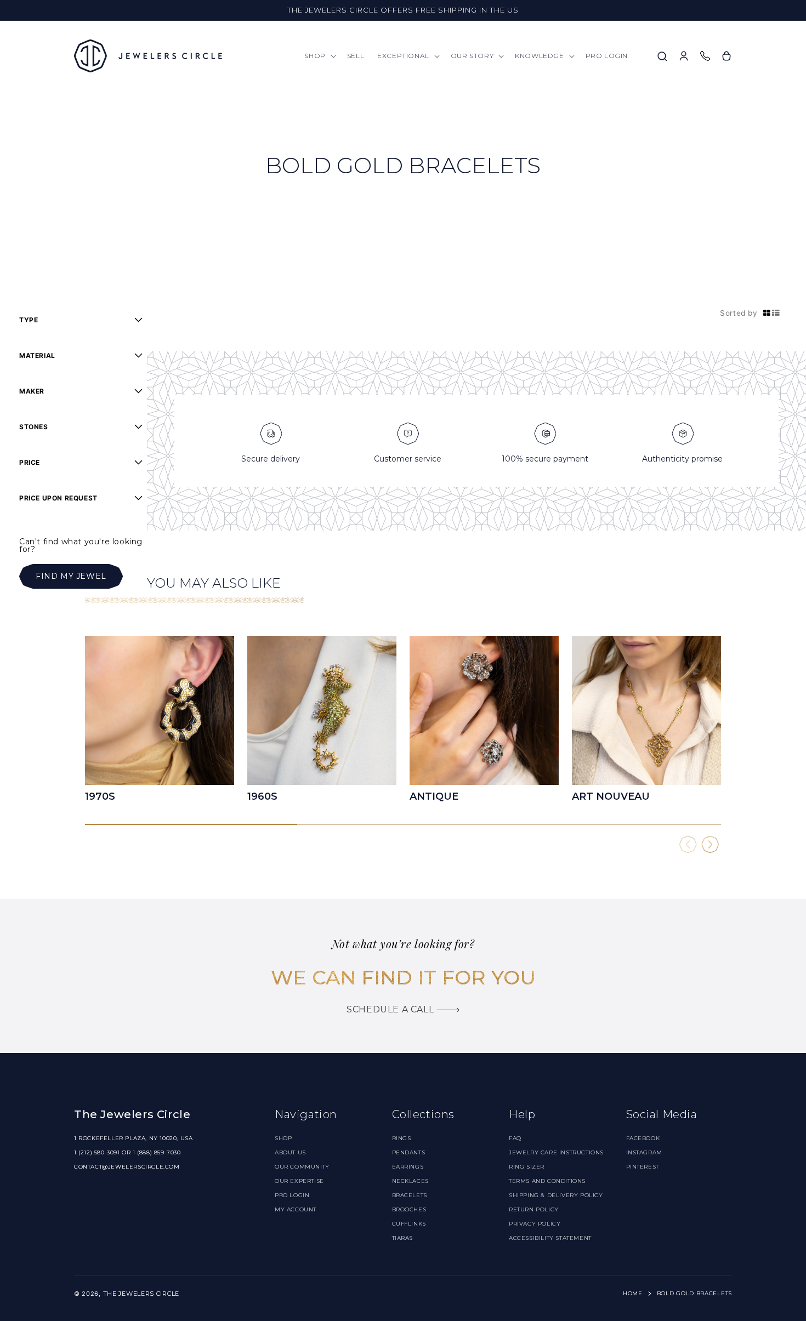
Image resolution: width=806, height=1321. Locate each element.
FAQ (515, 1138)
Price (29, 462)
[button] (319, 55)
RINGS (401, 1138)
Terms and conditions (547, 1181)
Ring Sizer (526, 1166)
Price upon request (58, 498)
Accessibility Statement (550, 1238)
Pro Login (292, 1195)
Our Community (302, 1166)
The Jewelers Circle (141, 1293)
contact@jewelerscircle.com (127, 1166)
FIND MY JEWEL (71, 576)
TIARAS (402, 1238)
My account (295, 1209)
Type (28, 320)
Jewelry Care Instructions (556, 1152)
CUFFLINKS (409, 1223)
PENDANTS (408, 1152)
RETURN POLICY (534, 1209)
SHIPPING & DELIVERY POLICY (556, 1195)
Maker (31, 391)
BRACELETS (409, 1195)
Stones (33, 427)
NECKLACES (410, 1181)
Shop (283, 1138)
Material (37, 355)
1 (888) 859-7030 (157, 1152)
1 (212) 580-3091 (97, 1152)
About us (290, 1152)
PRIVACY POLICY (534, 1223)
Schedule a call (391, 1009)
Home (633, 1293)
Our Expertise (299, 1181)
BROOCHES (409, 1209)
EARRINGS (408, 1166)
